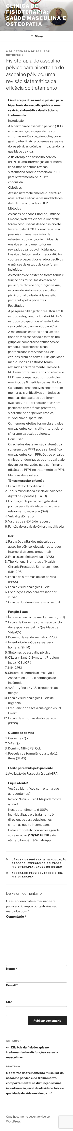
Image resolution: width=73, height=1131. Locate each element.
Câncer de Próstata (29, 859)
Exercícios (53, 873)
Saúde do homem (49, 866)
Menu (39, 36)
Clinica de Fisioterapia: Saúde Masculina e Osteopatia (36, 15)
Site (9, 1002)
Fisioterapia (23, 866)
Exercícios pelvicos (45, 863)
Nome (11, 969)
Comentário (16, 916)
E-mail (12, 985)
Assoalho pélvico (27, 873)
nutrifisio (15, 55)
